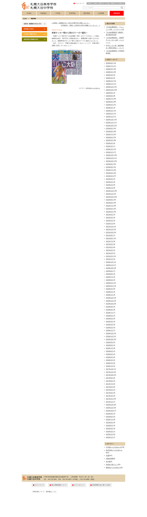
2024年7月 (109, 134)
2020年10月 (110, 268)
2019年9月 (109, 307)
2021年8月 (109, 238)
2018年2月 (109, 363)
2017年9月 (109, 378)
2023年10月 (110, 161)
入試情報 (101, 13)
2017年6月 (109, 387)
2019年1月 (109, 330)
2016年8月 (109, 417)
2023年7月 (109, 170)
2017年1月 (109, 402)
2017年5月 (109, 390)
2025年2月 (109, 113)
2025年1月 (109, 116)
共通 (107, 455)
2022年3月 (109, 217)
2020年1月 (109, 295)
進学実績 (86, 13)
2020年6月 (109, 280)
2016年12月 (110, 405)
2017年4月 (109, 393)
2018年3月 (109, 360)
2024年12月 (110, 119)
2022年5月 (109, 212)
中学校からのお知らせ (113, 447)
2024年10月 (110, 125)
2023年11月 (110, 158)
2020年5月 (109, 283)
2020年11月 (110, 265)
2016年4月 (109, 428)
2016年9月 (109, 414)
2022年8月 (109, 203)
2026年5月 (109, 72)
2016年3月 (109, 431)
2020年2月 (109, 292)
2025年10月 (110, 90)
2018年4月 (109, 357)
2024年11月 (110, 122)
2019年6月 (109, 316)
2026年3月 (109, 78)
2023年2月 (109, 185)
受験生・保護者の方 (99, 3)
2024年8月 (109, 131)
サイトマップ (79, 3)
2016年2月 (109, 434)
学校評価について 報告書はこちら (44, 491)
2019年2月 (109, 327)
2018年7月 (109, 348)
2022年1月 (109, 223)
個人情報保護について (59, 485)
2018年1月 (109, 366)
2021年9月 (109, 235)
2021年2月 (109, 256)
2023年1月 (109, 188)
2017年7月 (109, 384)
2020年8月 (109, 274)
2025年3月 (109, 111)
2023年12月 (110, 155)
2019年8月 (109, 310)
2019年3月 (109, 324)
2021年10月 (110, 232)
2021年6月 (109, 244)
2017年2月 (109, 399)
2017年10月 (110, 375)
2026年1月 (109, 84)
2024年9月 (109, 128)
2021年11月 (110, 229)
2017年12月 (110, 369)
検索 (121, 8)
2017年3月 (109, 396)
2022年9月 (109, 200)
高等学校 (72, 13)
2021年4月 (109, 250)
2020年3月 (109, 289)
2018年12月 (110, 333)
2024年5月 (109, 140)
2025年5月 (109, 105)
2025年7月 (109, 99)
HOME (29, 13)
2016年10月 (110, 411)
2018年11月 (110, 336)
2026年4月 (109, 75)
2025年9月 (109, 93)
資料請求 (116, 13)
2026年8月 (109, 63)
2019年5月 (109, 318)
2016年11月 (110, 408)
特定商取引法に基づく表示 (101, 485)
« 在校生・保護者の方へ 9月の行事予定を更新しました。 (71, 23)
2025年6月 (109, 102)
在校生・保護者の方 (111, 3)
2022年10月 (110, 197)
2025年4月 (109, 108)
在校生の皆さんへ (112, 464)
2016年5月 (109, 425)
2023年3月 (109, 182)
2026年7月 (109, 66)
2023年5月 (109, 176)
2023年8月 (109, 167)
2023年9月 (109, 164)
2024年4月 (109, 143)
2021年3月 (109, 253)
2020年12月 (110, 262)
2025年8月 (109, 96)
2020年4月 (109, 286)
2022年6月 (109, 209)
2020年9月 (109, 271)
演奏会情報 (109, 458)
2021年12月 (110, 226)
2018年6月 (109, 351)
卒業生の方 (121, 3)
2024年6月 (109, 137)
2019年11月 (110, 301)
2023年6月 (109, 173)
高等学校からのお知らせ (93, 88)
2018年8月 (109, 345)
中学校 (57, 13)
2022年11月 (110, 194)
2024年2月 (109, 149)
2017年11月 (110, 372)
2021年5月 (109, 247)
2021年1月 (109, 259)
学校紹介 (89, 3)
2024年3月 (109, 146)
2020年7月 (109, 277)
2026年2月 (109, 81)
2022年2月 (109, 220)
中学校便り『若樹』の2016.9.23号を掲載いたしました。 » (80, 25)
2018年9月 (109, 342)
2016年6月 (109, 422)
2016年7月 (109, 419)
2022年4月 (109, 214)
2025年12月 (110, 87)
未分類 (108, 461)
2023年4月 (109, 179)
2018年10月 (110, 339)
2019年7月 (109, 313)
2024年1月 (109, 152)
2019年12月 (110, 298)
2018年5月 (109, 354)
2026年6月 (109, 69)
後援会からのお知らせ (113, 467)
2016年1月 (109, 437)
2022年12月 (110, 191)
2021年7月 (109, 241)
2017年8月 (109, 381)
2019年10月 (110, 304)
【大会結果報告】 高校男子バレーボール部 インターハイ (115, 40)
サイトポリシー (79, 485)
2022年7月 (109, 206)
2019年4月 (109, 321)
